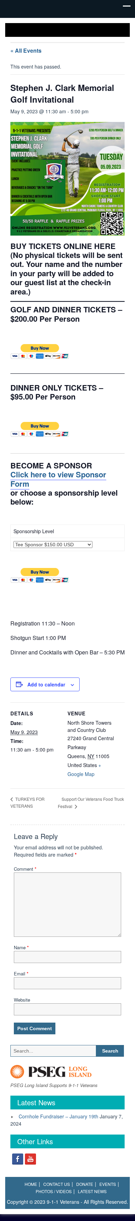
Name (21, 947)
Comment (25, 869)
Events (107, 1184)
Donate (84, 1184)
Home (31, 1184)
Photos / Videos (54, 1191)
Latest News (92, 1191)
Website (22, 999)
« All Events (26, 50)
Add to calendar (46, 684)
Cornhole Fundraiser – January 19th (58, 1116)
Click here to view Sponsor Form (58, 479)
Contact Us (56, 1184)
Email (21, 973)
